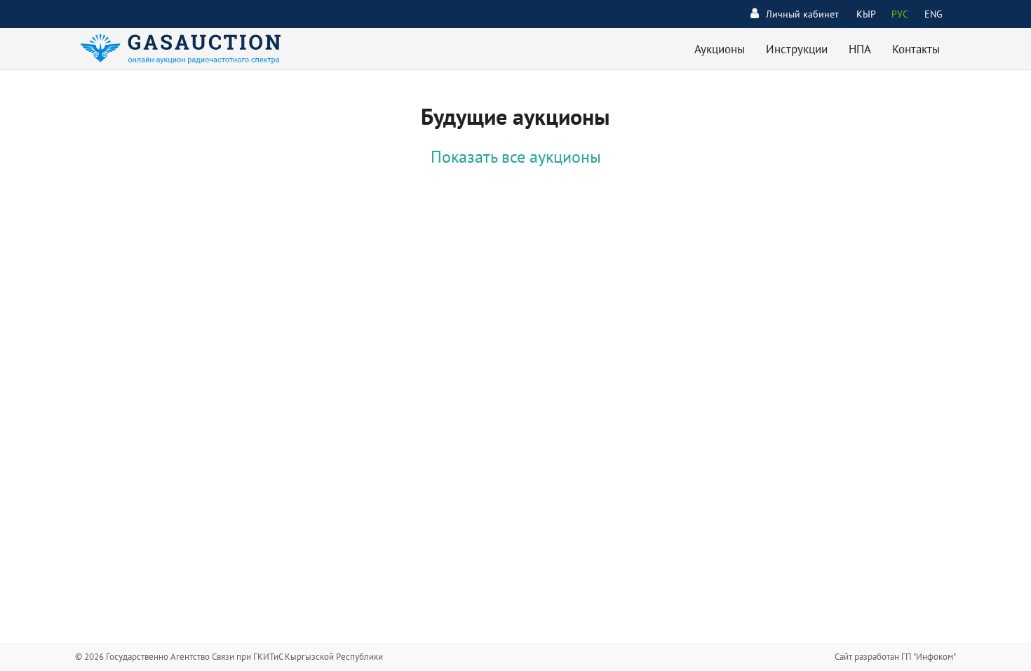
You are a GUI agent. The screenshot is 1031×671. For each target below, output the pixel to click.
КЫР (866, 14)
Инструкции (797, 49)
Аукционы (719, 49)
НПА (860, 49)
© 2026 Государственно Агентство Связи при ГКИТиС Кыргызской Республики (229, 657)
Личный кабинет (802, 14)
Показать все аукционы (516, 157)
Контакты (916, 49)
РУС (899, 14)
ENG (933, 14)
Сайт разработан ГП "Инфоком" (895, 657)
